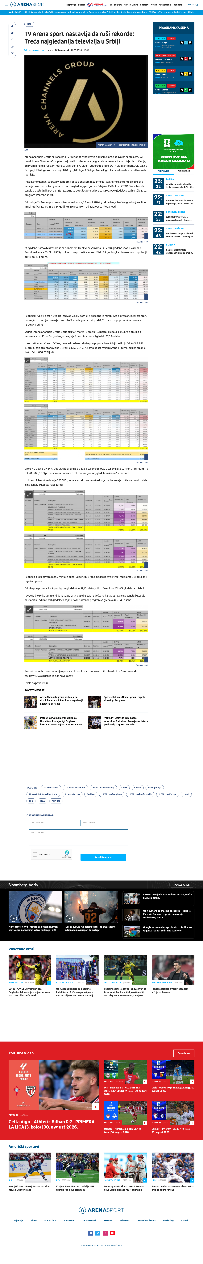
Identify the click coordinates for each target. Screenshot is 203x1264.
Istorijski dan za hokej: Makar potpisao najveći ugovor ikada (29, 1188)
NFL (29, 24)
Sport (124, 787)
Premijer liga (154, 787)
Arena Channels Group (103, 787)
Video (154, 4)
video (34, 1220)
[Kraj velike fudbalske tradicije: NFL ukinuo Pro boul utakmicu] (77, 1168)
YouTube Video (21, 1053)
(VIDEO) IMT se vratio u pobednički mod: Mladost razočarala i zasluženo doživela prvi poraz (178, 219)
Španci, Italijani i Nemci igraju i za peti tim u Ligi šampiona (124, 699)
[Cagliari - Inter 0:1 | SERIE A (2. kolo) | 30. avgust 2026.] (173, 1113)
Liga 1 (186, 794)
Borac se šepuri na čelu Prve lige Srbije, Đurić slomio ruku (95, 12)
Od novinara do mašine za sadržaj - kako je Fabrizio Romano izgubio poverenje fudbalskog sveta (167, 914)
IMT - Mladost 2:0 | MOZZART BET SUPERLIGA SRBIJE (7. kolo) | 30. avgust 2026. (125, 1091)
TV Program (116, 4)
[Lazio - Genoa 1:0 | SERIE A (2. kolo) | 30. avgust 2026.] (173, 1072)
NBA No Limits (131, 4)
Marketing (168, 1220)
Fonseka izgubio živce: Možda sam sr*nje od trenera (170, 990)
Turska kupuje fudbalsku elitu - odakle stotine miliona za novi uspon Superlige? (89, 928)
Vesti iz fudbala (175, 195)
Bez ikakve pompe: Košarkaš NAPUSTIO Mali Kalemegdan (179, 235)
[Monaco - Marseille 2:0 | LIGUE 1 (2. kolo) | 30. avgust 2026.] (125, 1113)
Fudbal (81, 4)
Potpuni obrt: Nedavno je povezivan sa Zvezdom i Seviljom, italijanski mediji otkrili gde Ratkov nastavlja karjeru (125, 992)
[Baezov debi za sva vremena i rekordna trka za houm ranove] (173, 1168)
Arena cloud (165, 4)
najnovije (18, 1220)
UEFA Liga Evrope (167, 794)
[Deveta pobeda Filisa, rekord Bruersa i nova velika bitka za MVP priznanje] (125, 1168)
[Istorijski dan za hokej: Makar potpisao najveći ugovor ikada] (30, 1168)
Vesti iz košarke (175, 228)
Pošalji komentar (103, 857)
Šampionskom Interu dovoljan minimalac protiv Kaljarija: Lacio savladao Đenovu (179, 252)
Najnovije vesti (112, 1180)
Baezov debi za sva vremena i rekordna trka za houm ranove (172, 1188)
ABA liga (56, 801)
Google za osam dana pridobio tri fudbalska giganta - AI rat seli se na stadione (167, 929)
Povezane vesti (34, 690)
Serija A (170, 245)
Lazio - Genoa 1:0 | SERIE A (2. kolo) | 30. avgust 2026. (173, 1089)
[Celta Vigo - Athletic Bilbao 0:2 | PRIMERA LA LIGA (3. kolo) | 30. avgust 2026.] (54, 1085)
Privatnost (125, 1220)
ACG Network (90, 1220)
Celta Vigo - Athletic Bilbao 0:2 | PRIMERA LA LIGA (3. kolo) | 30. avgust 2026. (51, 1124)
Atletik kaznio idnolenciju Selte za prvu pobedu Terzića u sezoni (32, 12)
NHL (10, 1180)
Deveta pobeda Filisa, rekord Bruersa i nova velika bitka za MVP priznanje (124, 1188)
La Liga (170, 179)
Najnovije (71, 4)
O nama (108, 1220)
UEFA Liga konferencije (140, 794)
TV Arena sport (51, 787)
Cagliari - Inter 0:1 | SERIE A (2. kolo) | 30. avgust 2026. (171, 1130)
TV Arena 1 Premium (75, 787)
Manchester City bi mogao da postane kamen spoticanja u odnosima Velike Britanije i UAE (33, 928)
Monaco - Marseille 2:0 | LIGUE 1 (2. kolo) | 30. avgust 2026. (122, 1130)
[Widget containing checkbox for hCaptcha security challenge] (51, 854)
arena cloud (50, 1220)
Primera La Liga (72, 794)
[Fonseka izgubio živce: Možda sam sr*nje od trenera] (173, 970)
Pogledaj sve (181, 885)
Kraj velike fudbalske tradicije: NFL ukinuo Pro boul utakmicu (75, 1188)
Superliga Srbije (175, 212)
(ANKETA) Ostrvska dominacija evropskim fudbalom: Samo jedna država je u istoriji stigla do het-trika (126, 721)
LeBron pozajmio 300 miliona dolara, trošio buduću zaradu (167, 896)
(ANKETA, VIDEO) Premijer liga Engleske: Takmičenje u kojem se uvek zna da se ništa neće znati (29, 992)
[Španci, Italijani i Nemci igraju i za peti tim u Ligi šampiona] (94, 702)
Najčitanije (184, 171)
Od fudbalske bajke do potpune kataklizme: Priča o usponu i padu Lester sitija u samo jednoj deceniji (74, 992)
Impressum (69, 1220)
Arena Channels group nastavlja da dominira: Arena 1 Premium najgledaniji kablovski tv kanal (61, 700)
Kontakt (185, 1220)
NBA (42, 801)
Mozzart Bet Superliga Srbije (43, 794)
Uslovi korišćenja (146, 1220)
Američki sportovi (24, 1146)
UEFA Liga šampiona (112, 794)
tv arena (88, 1245)
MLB (154, 1180)
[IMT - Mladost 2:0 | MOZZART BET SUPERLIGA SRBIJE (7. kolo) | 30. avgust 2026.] (125, 1072)
